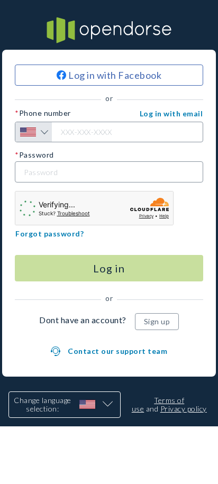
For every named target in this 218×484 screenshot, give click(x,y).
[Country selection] (33, 132)
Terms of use (158, 404)
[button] (171, 113)
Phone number (45, 113)
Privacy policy (183, 408)
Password (36, 155)
